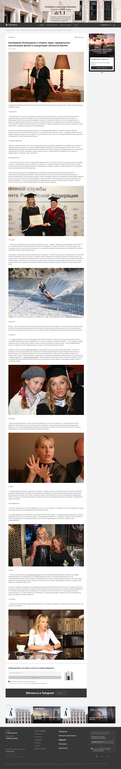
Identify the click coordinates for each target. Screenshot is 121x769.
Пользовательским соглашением (86, 763)
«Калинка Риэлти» (32, 350)
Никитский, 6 (38, 734)
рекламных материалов (98, 750)
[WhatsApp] (102, 756)
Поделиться (80, 37)
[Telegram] (97, 756)
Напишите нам (10, 751)
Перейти (60, 693)
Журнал (76, 25)
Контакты (63, 748)
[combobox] (43, 731)
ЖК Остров (37, 742)
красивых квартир (33, 575)
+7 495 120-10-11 (11, 733)
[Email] (108, 756)
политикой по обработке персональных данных (102, 749)
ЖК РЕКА (37, 745)
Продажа (41, 25)
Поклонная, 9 (38, 737)
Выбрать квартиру (102, 67)
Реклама (63, 744)
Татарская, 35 (38, 739)
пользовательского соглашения (38, 683)
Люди (17, 30)
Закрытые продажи (65, 25)
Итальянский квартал (31, 357)
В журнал (12, 37)
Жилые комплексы (52, 25)
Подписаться (35, 677)
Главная (8, 30)
